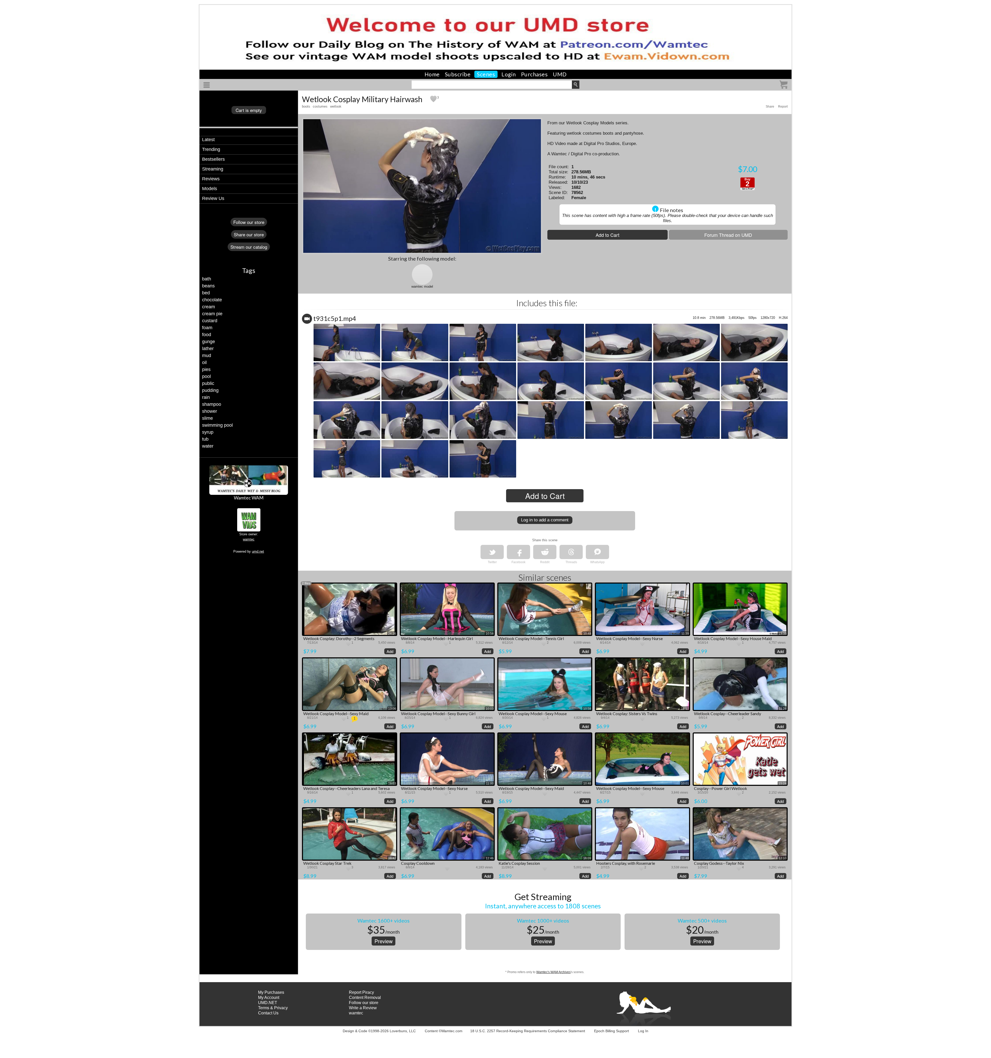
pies (206, 369)
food (206, 334)
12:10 (783, 858)
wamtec (248, 539)
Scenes (486, 74)
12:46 (490, 858)
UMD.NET (267, 1002)
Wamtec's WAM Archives (553, 972)
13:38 (783, 633)
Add (390, 651)
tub (205, 439)
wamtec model (422, 286)
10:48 (587, 633)
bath (206, 278)
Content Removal (365, 997)
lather (208, 348)
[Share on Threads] (571, 551)
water (207, 446)
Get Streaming (542, 896)
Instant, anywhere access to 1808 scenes (543, 906)
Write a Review (363, 1008)
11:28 (783, 708)
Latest (208, 139)
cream (208, 306)
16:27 (685, 708)
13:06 (392, 708)
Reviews (211, 178)
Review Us (213, 198)
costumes (320, 106)
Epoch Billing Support (611, 1031)
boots (306, 106)
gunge (208, 341)
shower (209, 411)
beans (208, 285)
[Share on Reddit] (545, 551)
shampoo (211, 404)
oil (204, 362)
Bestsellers (213, 159)
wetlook (335, 106)
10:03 (490, 708)
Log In (643, 1031)
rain (206, 397)
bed (206, 292)
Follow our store (248, 222)
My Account (268, 997)
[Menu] (207, 85)
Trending (211, 149)
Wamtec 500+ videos (702, 920)
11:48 (685, 858)
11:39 (685, 633)
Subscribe (458, 74)
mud (206, 355)
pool (206, 376)
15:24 (783, 783)
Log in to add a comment (545, 520)
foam (207, 327)
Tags (248, 270)
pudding (210, 390)
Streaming (212, 169)
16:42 (392, 858)
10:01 (685, 783)
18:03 (392, 783)
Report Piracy (361, 992)
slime (207, 418)
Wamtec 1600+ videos (383, 920)
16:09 (587, 858)
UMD (560, 74)
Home (432, 74)
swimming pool (217, 425)
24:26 (392, 633)
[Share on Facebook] (518, 551)
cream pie (212, 313)
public (208, 383)
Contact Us (268, 1013)
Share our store (249, 234)
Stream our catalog (248, 247)
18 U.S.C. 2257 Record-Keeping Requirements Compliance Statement (527, 1031)
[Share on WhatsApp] (597, 551)
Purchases (534, 74)
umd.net (258, 551)
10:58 (490, 633)
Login (508, 74)
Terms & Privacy (273, 1008)
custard (209, 320)
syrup (207, 432)
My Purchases (271, 992)
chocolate (212, 299)
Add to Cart (607, 234)
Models (209, 188)
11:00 (490, 783)
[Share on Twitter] (492, 551)
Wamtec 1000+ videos (543, 920)
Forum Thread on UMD (728, 234)
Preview (383, 941)
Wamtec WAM (248, 497)
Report (783, 106)
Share (770, 106)
